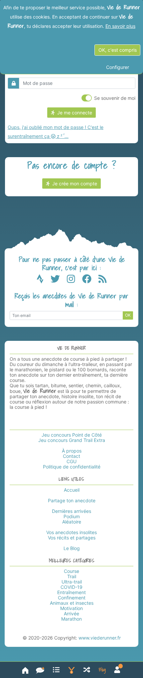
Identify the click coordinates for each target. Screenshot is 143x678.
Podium (72, 516)
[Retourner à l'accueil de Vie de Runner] (25, 670)
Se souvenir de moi (114, 98)
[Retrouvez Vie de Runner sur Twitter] (59, 280)
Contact (71, 456)
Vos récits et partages (71, 537)
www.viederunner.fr (99, 638)
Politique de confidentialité (71, 466)
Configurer (117, 67)
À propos (71, 451)
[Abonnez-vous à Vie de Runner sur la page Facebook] (90, 280)
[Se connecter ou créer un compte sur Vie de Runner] (117, 670)
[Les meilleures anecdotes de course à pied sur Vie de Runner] (71, 670)
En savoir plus (120, 26)
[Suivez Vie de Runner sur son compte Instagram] (74, 280)
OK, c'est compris (117, 50)
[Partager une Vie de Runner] (40, 670)
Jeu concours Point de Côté (72, 435)
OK (128, 315)
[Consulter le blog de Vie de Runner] (102, 670)
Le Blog (72, 548)
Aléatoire (71, 521)
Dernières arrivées (71, 511)
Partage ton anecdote (71, 500)
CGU (71, 461)
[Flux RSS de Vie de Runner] (102, 280)
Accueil (71, 490)
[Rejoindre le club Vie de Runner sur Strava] (44, 280)
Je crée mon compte (73, 183)
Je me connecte (73, 112)
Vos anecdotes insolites (71, 532)
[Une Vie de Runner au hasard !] (87, 670)
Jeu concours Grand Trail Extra (71, 440)
